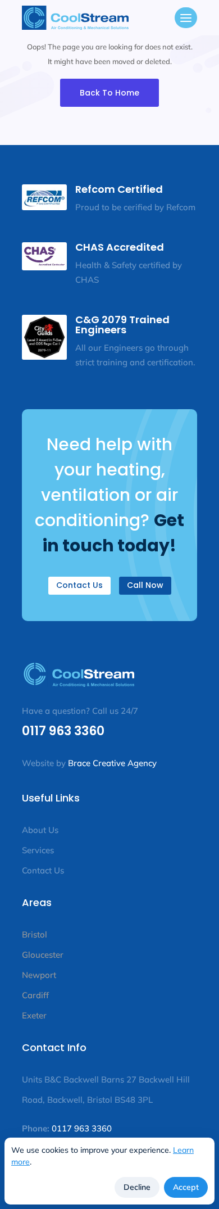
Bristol (34, 934)
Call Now (145, 585)
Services (39, 850)
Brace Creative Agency (112, 763)
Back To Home (109, 92)
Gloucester (42, 954)
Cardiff (35, 995)
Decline (137, 1187)
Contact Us (79, 585)
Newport (39, 975)
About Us (40, 830)
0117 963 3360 (63, 731)
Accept (186, 1187)
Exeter (34, 1015)
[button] (186, 18)
